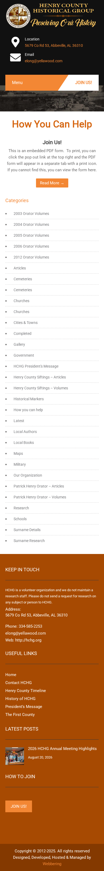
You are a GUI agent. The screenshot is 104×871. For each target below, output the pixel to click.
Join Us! (83, 82)
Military (20, 464)
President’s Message (23, 706)
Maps (18, 453)
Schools (20, 519)
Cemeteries (23, 279)
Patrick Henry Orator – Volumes (40, 497)
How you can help (28, 410)
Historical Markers (29, 399)
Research (21, 508)
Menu (17, 82)
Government (24, 355)
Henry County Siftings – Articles (40, 377)
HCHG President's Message (36, 366)
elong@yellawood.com (43, 61)
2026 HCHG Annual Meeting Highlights (62, 748)
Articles (20, 268)
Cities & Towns (26, 322)
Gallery (19, 344)
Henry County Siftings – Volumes (41, 388)
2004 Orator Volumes (31, 224)
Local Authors (25, 432)
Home (10, 674)
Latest (19, 421)
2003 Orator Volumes (31, 213)
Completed (22, 333)
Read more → (52, 183)
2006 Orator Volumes (31, 246)
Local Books (24, 442)
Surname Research (29, 541)
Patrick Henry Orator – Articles (39, 486)
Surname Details (27, 530)
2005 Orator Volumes (31, 235)
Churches (21, 301)
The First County (20, 714)
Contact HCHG (18, 682)
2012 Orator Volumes (31, 257)
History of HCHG (20, 698)
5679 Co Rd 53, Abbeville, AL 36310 (54, 45)
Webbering (52, 863)
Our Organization (28, 475)
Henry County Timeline (25, 690)
